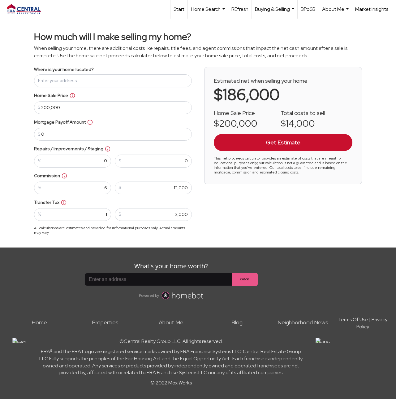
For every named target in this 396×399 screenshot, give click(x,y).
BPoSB (308, 9)
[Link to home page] (27, 9)
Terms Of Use (353, 319)
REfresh (239, 9)
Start (179, 9)
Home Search (208, 12)
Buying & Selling (275, 12)
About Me (336, 12)
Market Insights (371, 9)
